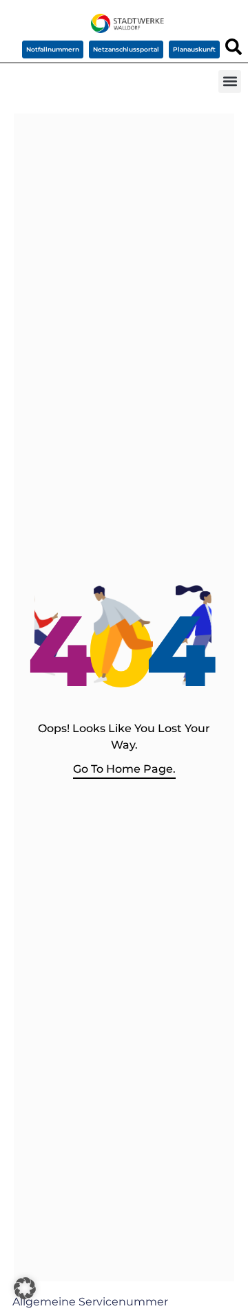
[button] (229, 81)
